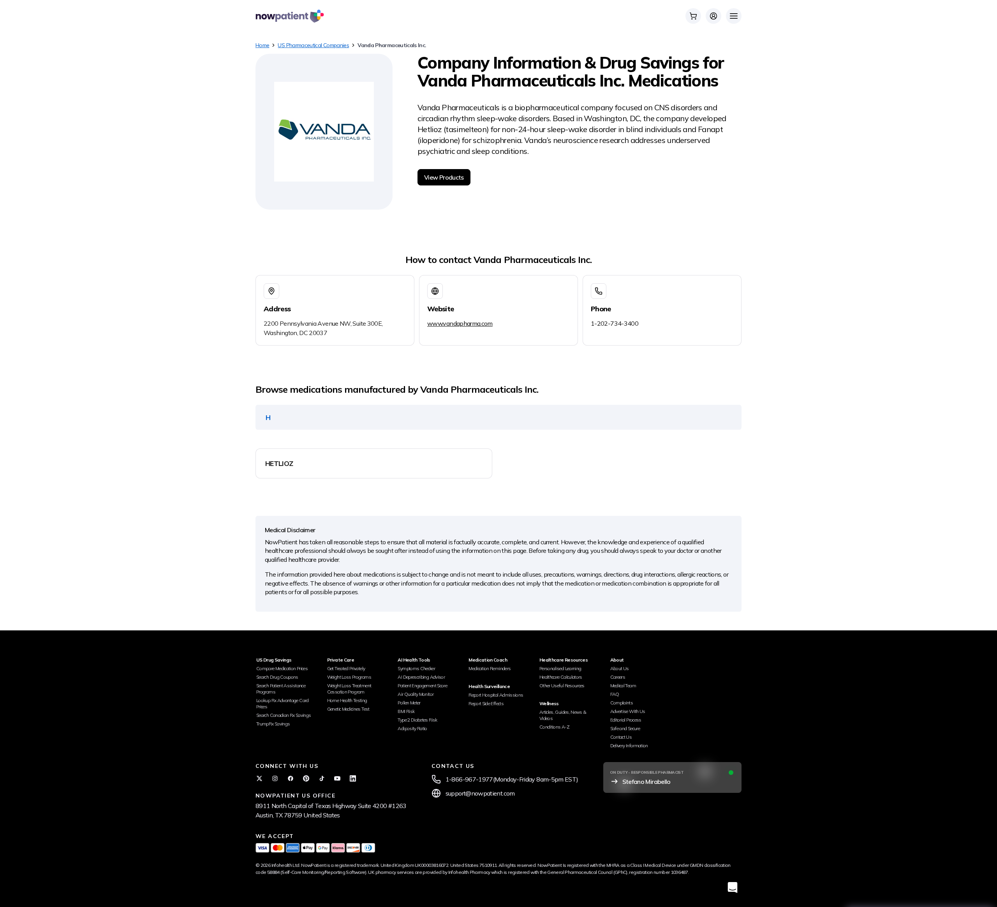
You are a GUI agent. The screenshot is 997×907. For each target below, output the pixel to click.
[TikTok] (322, 778)
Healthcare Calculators (560, 677)
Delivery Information (629, 745)
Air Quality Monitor (415, 694)
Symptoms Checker (416, 668)
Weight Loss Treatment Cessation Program (349, 689)
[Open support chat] (733, 887)
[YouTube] (337, 778)
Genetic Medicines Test (348, 709)
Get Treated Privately (346, 668)
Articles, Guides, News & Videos (563, 715)
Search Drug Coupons (277, 677)
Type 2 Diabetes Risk (417, 720)
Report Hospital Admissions (496, 695)
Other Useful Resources (562, 685)
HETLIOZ (279, 463)
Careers (617, 677)
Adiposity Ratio (412, 728)
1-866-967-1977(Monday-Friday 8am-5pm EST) (512, 779)
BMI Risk (406, 711)
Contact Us (621, 737)
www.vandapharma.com (460, 323)
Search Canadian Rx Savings (283, 715)
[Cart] (693, 16)
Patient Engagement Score (422, 685)
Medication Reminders (490, 668)
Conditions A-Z (554, 727)
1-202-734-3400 (614, 323)
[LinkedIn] (353, 778)
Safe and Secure (625, 728)
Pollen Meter (409, 703)
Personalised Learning (560, 668)
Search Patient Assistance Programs (280, 689)
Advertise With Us (627, 711)
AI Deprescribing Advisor (421, 677)
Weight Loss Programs (349, 677)
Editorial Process (625, 720)
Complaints (621, 703)
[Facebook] (291, 778)
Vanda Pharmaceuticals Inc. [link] (392, 45)
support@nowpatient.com (480, 793)
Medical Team (623, 685)
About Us (619, 668)
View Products (444, 177)
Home (262, 45)
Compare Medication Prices (282, 668)
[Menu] (734, 16)
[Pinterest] (306, 778)
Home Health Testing (347, 700)
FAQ (614, 694)
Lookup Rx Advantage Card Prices (282, 703)
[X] (259, 778)
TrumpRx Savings (273, 724)
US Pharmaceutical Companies (313, 45)
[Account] (713, 16)
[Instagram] (275, 778)
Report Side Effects (486, 703)
